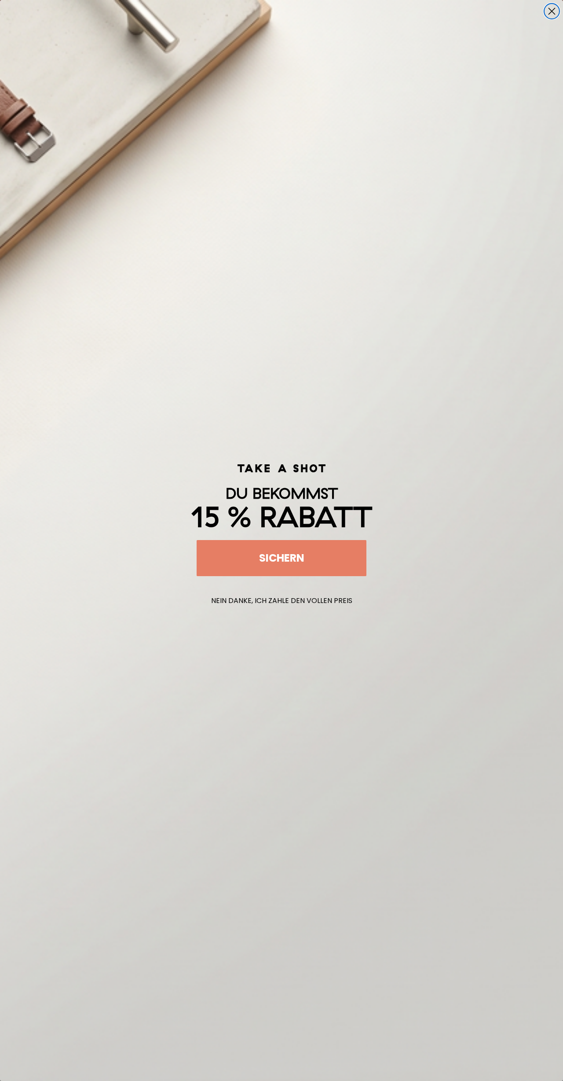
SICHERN (281, 558)
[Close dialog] (551, 11)
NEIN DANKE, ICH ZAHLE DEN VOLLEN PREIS (281, 601)
